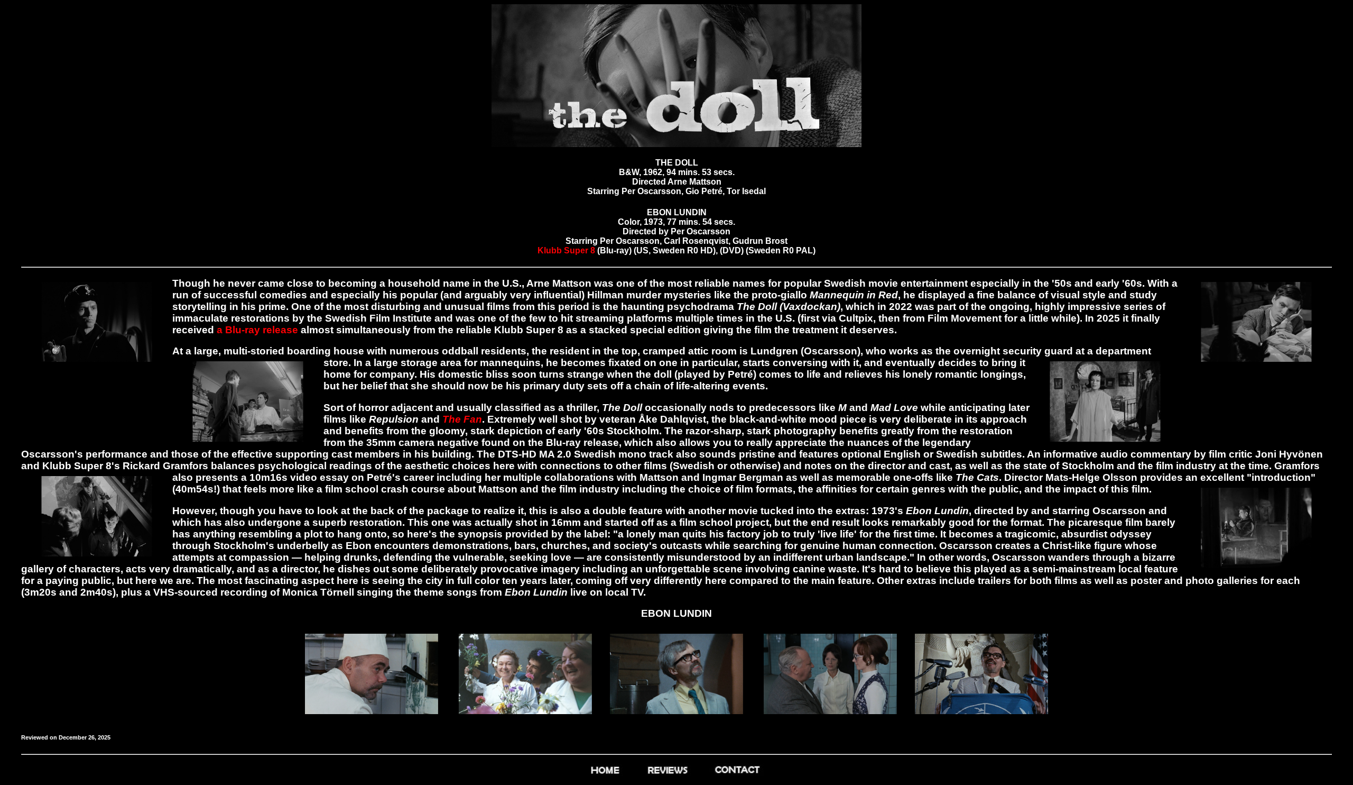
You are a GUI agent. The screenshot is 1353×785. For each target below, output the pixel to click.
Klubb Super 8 (567, 250)
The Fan (462, 419)
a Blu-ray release (256, 329)
